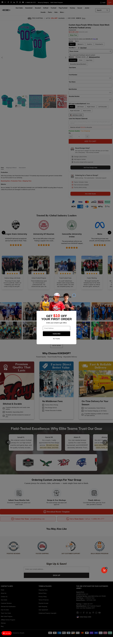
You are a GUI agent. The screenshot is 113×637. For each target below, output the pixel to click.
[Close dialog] (74, 295)
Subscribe (56, 334)
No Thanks (56, 338)
